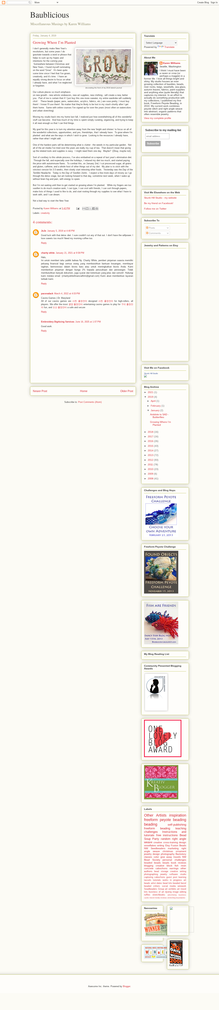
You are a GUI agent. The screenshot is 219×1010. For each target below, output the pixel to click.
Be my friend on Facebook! (158, 203)
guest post (171, 877)
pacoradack (47, 293)
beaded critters (152, 886)
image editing (179, 892)
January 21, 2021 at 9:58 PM (70, 253)
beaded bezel (179, 883)
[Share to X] (90, 208)
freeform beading (157, 828)
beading (150, 824)
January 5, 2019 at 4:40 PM (61, 231)
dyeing (168, 892)
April (153, 401)
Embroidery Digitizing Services (57, 321)
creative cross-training (165, 842)
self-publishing (177, 824)
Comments (154, 233)
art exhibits (170, 889)
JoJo (43, 231)
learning (182, 877)
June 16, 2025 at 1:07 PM (88, 321)
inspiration (177, 815)
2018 (151, 431)
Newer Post (40, 391)
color (156, 857)
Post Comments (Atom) (90, 402)
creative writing (178, 871)
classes (148, 857)
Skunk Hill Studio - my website (160, 197)
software (173, 874)
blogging (148, 865)
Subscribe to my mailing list (163, 130)
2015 (151, 446)
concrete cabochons (155, 868)
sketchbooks (158, 895)
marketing (173, 848)
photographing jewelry (155, 874)
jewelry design (152, 854)
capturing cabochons (154, 877)
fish (176, 865)
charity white (48, 253)
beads (166, 862)
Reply (44, 243)
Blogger (126, 986)
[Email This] (84, 208)
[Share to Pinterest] (97, 208)
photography (168, 854)
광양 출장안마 (76, 304)
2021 (151, 392)
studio (183, 874)
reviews (163, 898)
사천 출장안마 (79, 301)
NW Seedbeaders (154, 848)
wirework (182, 886)
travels (177, 857)
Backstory (181, 854)
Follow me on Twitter (155, 208)
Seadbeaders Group (154, 889)
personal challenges (174, 859)
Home (83, 391)
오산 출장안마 (60, 307)
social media (169, 886)
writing (160, 845)
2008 (151, 478)
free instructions (167, 835)
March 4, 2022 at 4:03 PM (67, 293)
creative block (164, 865)
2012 (151, 460)
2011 (151, 464)
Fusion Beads (178, 845)
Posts (151, 227)
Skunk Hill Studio (151, 373)
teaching (180, 828)
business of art (156, 892)
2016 (151, 441)
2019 (151, 396)
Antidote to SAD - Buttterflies (159, 416)
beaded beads (152, 862)
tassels (147, 880)
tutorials (157, 880)
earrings (174, 868)
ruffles (147, 895)
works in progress (172, 880)
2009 (151, 473)
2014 (151, 450)
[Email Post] (77, 208)
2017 (151, 436)
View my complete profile (157, 118)
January (155, 410)
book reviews (178, 862)
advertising (172, 895)
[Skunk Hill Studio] (145, 376)
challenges (151, 831)
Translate (169, 47)
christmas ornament (174, 851)
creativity (45, 213)
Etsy (167, 845)
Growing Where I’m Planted (160, 423)
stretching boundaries (176, 898)
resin (183, 865)
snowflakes (150, 845)
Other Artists (155, 815)
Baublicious (49, 14)
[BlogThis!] (87, 208)
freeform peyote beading (165, 820)
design (182, 842)
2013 (151, 455)
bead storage (161, 871)
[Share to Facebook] (93, 208)
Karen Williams (171, 63)
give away (166, 857)
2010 (151, 469)
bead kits (167, 883)
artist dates (156, 883)
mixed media (154, 898)
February (156, 405)
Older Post (126, 391)
